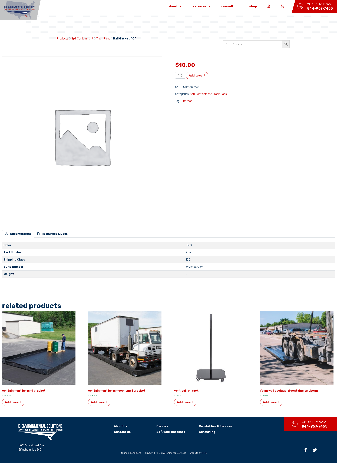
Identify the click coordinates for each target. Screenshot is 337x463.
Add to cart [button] (13, 402)
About (173, 6)
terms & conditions (131, 453)
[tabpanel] (168, 261)
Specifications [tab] (20, 233)
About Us (120, 426)
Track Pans (103, 38)
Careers (162, 426)
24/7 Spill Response (170, 432)
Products (62, 38)
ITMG (204, 453)
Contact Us (122, 432)
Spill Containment (82, 38)
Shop (253, 6)
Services (200, 6)
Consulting (230, 6)
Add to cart (197, 75)
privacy (149, 453)
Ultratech (186, 101)
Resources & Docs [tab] (54, 233)
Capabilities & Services (215, 426)
